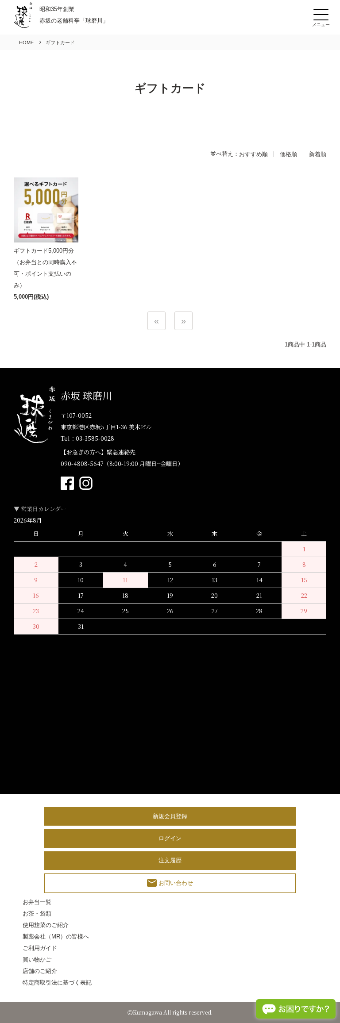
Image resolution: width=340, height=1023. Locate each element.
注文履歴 (170, 860)
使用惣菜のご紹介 (46, 925)
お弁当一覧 (37, 902)
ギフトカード (60, 42)
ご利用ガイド (40, 948)
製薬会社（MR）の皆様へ (56, 936)
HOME (26, 42)
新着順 (317, 154)
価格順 (288, 154)
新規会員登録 (170, 816)
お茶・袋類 (37, 913)
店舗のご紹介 (40, 971)
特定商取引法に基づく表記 (57, 982)
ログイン (170, 838)
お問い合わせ (175, 883)
